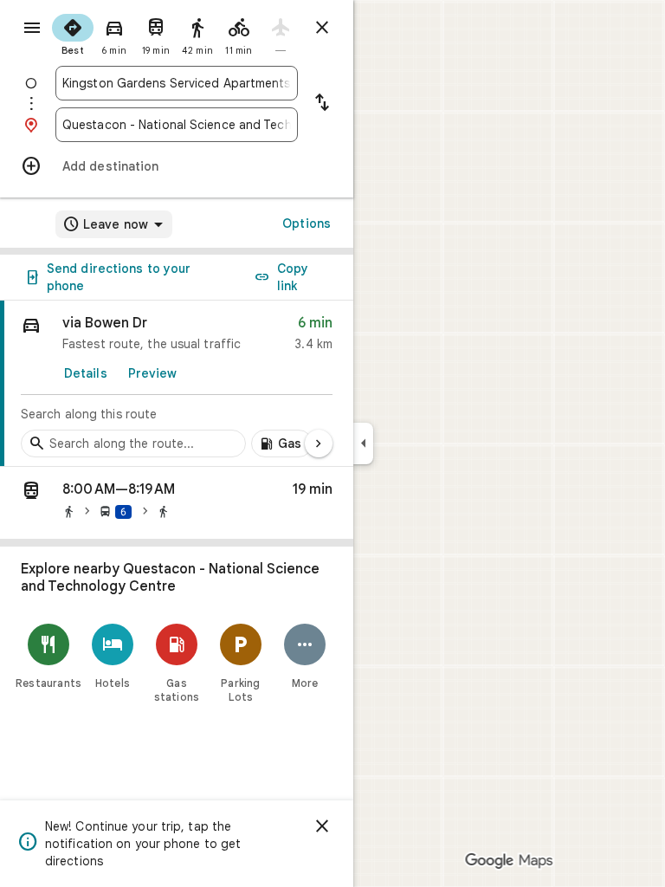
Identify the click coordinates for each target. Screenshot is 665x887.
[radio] (73, 32)
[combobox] (176, 83)
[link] (176, 384)
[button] (176, 503)
